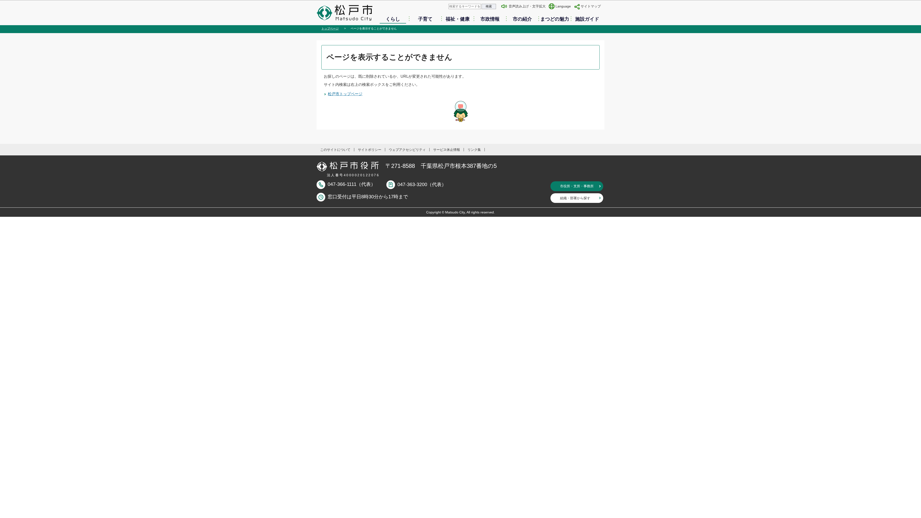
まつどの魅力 (554, 19)
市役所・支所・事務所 (577, 186)
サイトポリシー (369, 150)
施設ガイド (587, 19)
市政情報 (490, 19)
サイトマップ (591, 6)
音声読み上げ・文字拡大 (527, 6)
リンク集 (474, 150)
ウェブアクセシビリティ (407, 150)
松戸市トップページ (345, 94)
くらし (393, 19)
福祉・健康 (458, 19)
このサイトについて (335, 150)
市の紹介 (522, 19)
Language (563, 6)
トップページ (330, 28)
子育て (425, 19)
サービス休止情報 (446, 150)
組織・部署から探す (575, 198)
